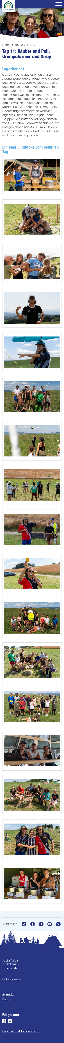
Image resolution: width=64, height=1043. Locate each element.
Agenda (8, 994)
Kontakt (7, 999)
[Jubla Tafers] (8, 6)
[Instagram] (4, 1021)
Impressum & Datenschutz (20, 1031)
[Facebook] (10, 1021)
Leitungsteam (11, 979)
